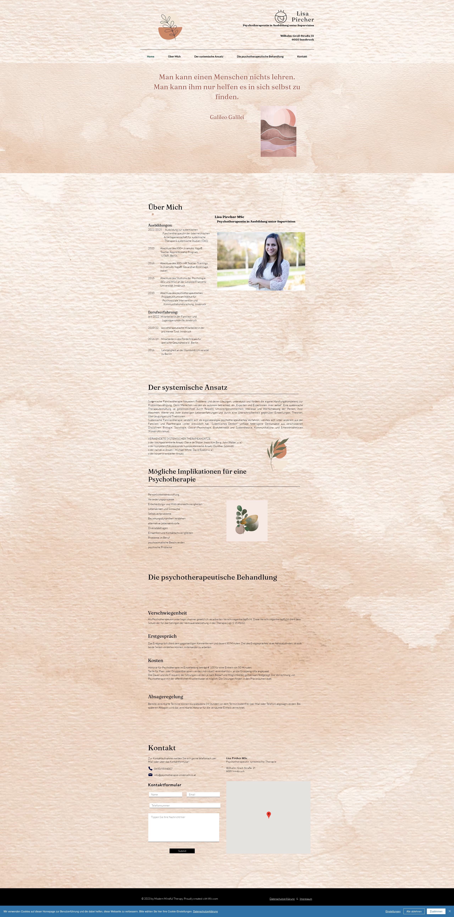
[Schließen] (450, 911)
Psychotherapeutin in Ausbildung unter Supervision (256, 221)
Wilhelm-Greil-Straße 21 (297, 35)
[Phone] (150, 768)
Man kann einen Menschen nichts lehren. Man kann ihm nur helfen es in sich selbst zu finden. (227, 86)
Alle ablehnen (414, 911)
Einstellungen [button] (393, 911)
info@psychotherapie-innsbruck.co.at (175, 775)
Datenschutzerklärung (282, 899)
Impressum (306, 899)
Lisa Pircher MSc (229, 217)
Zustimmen (436, 911)
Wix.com (213, 898)
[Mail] (150, 774)
